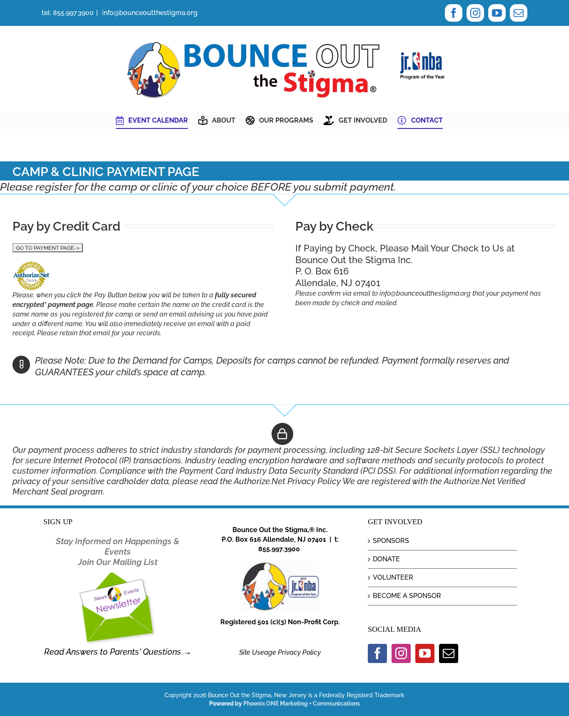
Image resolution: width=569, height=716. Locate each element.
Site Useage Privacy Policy (280, 652)
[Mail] (448, 653)
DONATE (386, 559)
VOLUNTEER (393, 577)
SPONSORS (391, 541)
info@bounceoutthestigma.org (148, 13)
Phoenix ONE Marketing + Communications (301, 703)
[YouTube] (424, 653)
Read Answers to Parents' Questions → (118, 652)
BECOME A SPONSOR (407, 596)
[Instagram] (401, 653)
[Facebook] (377, 653)
